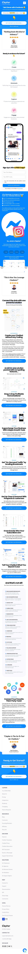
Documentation (6, 889)
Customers (5, 820)
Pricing (4, 797)
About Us (4, 794)
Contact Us (5, 883)
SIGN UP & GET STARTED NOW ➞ (14, 185)
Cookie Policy (5, 912)
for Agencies (5, 866)
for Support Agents (7, 875)
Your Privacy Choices (7, 915)
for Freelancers (6, 863)
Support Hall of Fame (7, 856)
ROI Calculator (6, 849)
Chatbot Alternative (7, 846)
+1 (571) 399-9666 (6, 939)
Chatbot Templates (7, 840)
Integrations (5, 800)
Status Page (5, 895)
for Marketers (5, 872)
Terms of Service (6, 906)
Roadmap (4, 803)
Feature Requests (6, 809)
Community (5, 898)
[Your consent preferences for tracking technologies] (25, 951)
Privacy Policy (20, 188)
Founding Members (7, 823)
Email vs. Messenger (7, 852)
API (3, 892)
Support (4, 886)
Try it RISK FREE (6, 790)
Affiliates (4, 826)
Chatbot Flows (6, 843)
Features (4, 837)
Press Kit (4, 829)
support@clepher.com (7, 935)
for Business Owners (7, 869)
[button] (24, 3)
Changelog (4, 806)
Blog (3, 817)
